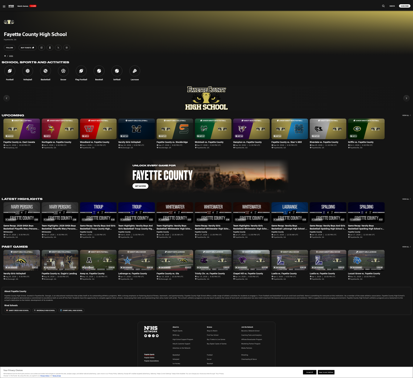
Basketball (176, 355)
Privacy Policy (44, 376)
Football (210, 355)
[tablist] (155, 358)
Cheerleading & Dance (249, 359)
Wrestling (244, 355)
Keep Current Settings (326, 372)
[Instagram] (153, 335)
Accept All (309, 372)
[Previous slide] (6, 98)
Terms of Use (57, 376)
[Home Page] (5, 56)
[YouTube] (157, 335)
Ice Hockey (176, 363)
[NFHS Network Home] (11, 6)
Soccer (209, 359)
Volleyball (176, 359)
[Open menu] (4, 6)
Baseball (210, 363)
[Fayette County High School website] (41, 47)
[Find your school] (383, 6)
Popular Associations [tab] (151, 361)
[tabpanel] (221, 359)
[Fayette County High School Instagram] (66, 47)
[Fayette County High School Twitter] (58, 47)
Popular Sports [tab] (149, 354)
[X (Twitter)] (149, 335)
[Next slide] (406, 98)
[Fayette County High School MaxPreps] (50, 47)
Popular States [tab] (149, 357)
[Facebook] (145, 335)
